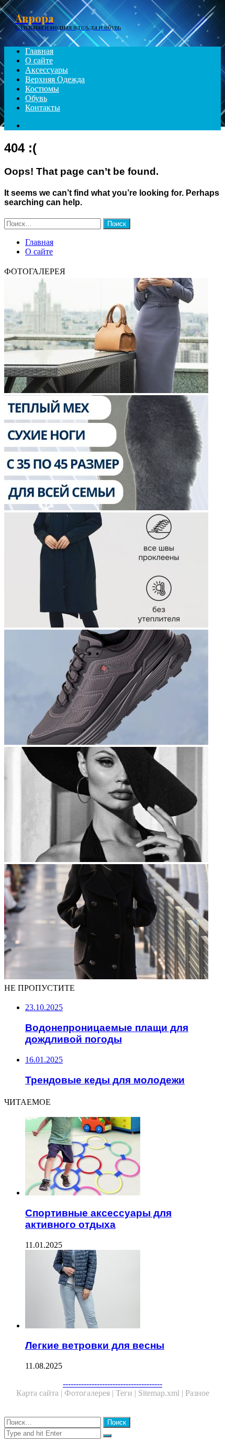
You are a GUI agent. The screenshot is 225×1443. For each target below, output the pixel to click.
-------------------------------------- (112, 1383)
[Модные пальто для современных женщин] (112, 922)
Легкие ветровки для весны (94, 1345)
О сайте (39, 60)
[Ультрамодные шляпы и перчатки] (112, 805)
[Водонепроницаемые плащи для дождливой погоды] (112, 571)
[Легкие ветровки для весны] (123, 1290)
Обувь (36, 98)
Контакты (42, 107)
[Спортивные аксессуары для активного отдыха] (123, 1157)
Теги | (127, 1393)
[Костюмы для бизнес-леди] (112, 336)
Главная (39, 51)
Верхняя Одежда (55, 79)
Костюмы (42, 88)
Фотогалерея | (90, 1393)
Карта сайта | (40, 1393)
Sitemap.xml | (161, 1393)
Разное (197, 1393)
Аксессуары (46, 69)
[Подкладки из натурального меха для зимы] (112, 453)
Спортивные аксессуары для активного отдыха (98, 1218)
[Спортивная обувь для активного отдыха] (112, 688)
